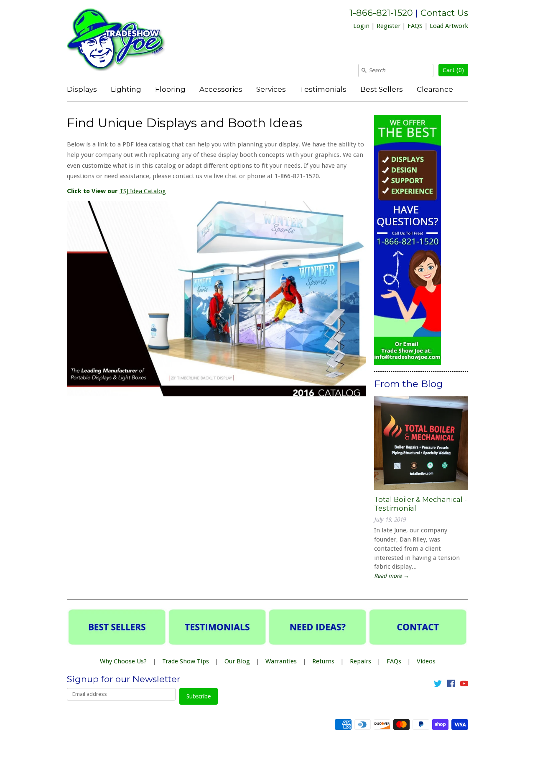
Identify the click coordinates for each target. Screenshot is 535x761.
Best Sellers (381, 89)
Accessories (220, 89)
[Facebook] (451, 685)
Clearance (435, 89)
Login (361, 26)
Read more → (391, 575)
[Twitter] (438, 685)
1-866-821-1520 (381, 13)
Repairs (360, 661)
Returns (323, 661)
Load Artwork (449, 26)
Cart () (453, 70)
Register (388, 26)
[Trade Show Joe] (129, 41)
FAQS (415, 26)
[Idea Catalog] (216, 394)
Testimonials (323, 89)
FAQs (394, 661)
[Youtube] (464, 685)
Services (271, 89)
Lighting (126, 89)
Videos (426, 661)
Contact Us (444, 13)
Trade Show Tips (185, 661)
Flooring (170, 89)
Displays (82, 89)
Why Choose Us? (123, 661)
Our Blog (237, 661)
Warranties (281, 661)
